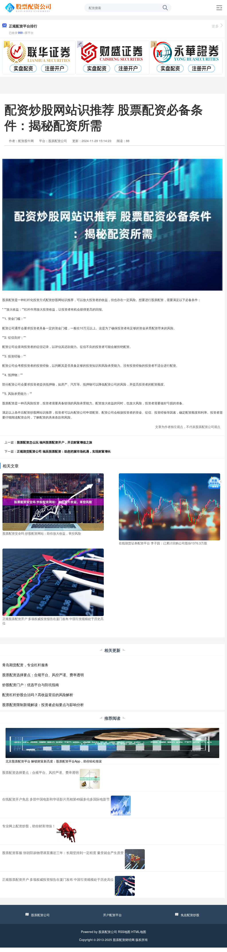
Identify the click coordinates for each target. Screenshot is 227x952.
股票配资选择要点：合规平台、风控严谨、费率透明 (43, 674)
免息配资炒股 (190, 915)
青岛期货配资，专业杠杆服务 (25, 664)
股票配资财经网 (124, 939)
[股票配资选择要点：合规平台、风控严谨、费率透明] (90, 779)
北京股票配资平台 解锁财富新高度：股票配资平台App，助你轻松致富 (54, 761)
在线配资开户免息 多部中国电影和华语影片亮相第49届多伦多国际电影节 (56, 799)
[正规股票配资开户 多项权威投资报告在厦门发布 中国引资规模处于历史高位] (53, 582)
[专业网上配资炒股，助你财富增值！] (66, 832)
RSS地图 (124, 931)
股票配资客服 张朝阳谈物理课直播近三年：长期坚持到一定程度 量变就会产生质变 (63, 852)
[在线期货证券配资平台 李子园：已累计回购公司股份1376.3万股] (169, 506)
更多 (215, 26)
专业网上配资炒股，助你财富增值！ (28, 825)
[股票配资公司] (28, 7)
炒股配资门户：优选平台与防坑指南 (30, 684)
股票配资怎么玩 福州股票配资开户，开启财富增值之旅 (54, 442)
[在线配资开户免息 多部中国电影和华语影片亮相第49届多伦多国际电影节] (121, 806)
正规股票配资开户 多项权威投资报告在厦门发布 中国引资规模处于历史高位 (58, 879)
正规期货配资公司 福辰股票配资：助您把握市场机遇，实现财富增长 (64, 451)
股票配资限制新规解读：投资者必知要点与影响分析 (43, 704)
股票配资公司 (40, 915)
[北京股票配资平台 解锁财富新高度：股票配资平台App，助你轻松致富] (112, 742)
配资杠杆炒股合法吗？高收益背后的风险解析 (37, 694)
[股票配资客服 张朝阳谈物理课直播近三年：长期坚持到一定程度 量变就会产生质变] (135, 859)
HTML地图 (138, 931)
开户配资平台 (112, 915)
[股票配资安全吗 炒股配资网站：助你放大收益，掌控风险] (53, 501)
